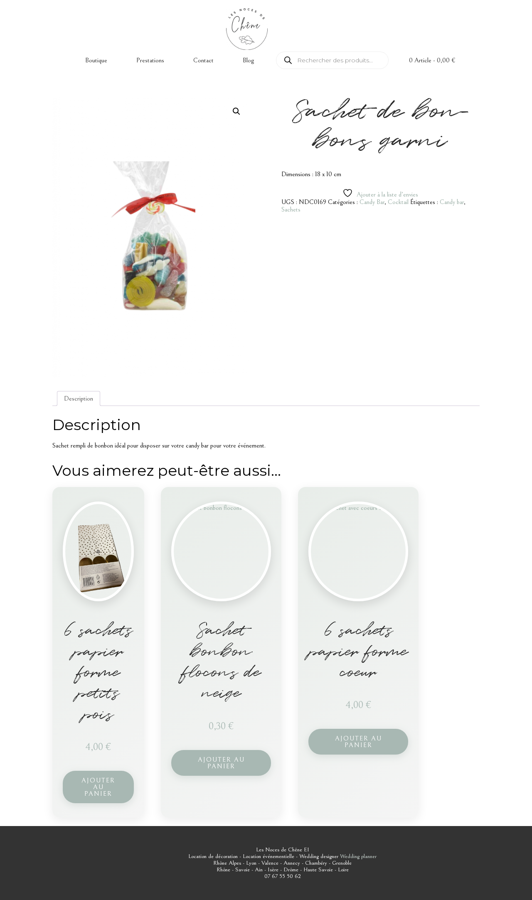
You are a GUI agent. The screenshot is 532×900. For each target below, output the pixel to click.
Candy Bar (372, 202)
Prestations (150, 60)
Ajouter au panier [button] (98, 787)
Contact (203, 60)
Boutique (96, 60)
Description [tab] (78, 398)
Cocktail (398, 202)
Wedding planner (358, 856)
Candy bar (452, 202)
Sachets (290, 209)
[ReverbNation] (463, 44)
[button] (236, 111)
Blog (248, 60)
